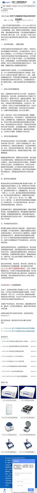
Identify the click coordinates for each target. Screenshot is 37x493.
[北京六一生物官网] (15, 2)
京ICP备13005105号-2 (20, 458)
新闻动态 (8, 6)
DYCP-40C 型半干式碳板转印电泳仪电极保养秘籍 (19, 331)
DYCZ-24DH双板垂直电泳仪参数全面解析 (14, 366)
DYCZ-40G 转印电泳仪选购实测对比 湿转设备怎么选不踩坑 (16, 341)
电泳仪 (10, 480)
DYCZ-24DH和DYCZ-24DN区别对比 (13, 356)
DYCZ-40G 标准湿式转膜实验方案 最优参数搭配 (16, 346)
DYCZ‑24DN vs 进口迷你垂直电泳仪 (12, 371)
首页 (4, 6)
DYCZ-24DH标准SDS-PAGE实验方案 (13, 361)
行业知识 (14, 6)
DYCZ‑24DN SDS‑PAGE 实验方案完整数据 (14, 376)
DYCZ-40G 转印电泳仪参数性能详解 (13, 351)
